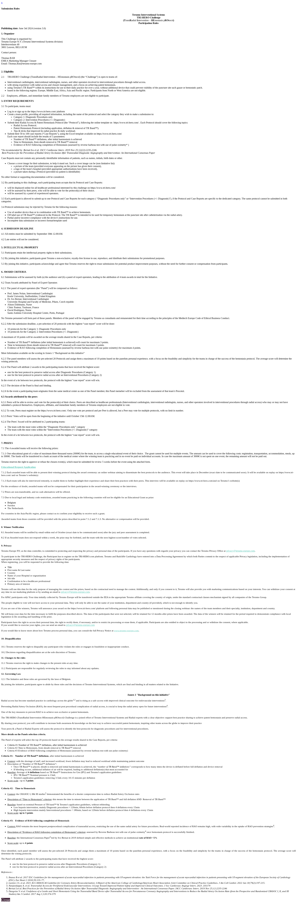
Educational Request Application (18, 467)
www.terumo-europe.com (126, 630)
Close (5, 900)
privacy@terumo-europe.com (240, 551)
